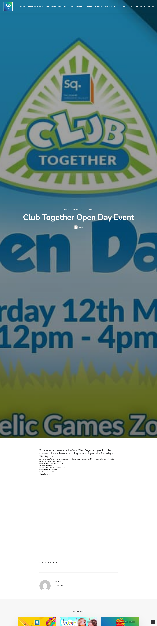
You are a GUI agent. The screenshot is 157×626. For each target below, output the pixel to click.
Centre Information (56, 6)
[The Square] (8, 6)
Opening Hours (35, 6)
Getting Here (77, 6)
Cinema (98, 6)
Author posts (59, 586)
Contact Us (126, 6)
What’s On (110, 6)
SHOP (89, 6)
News (67, 210)
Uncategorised (122, 622)
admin (81, 227)
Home (22, 6)
